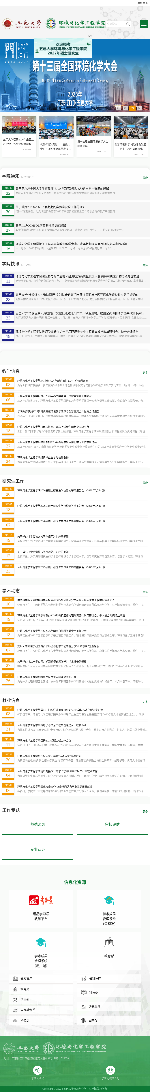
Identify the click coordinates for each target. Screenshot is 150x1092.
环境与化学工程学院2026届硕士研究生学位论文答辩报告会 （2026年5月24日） (61, 490)
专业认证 (37, 850)
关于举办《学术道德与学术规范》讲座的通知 (43, 552)
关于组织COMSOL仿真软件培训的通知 (41, 225)
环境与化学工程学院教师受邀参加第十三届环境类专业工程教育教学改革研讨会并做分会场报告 (77, 331)
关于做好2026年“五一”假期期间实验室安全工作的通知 (50, 207)
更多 (145, 177)
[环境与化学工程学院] (54, 27)
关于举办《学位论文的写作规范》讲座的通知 (43, 536)
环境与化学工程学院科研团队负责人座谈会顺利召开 (46, 677)
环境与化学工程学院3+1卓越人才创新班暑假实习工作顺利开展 (52, 380)
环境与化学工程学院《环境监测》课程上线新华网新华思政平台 (53, 426)
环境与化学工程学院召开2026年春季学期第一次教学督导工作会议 (54, 396)
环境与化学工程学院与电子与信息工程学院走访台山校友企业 (52, 725)
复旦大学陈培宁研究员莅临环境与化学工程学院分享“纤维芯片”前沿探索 (58, 646)
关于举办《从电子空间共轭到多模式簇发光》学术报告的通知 (52, 661)
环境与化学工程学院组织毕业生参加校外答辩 (43, 457)
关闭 (99, 45)
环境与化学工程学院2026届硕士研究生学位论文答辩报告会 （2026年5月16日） (61, 505)
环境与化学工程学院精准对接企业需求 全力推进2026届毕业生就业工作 (57, 771)
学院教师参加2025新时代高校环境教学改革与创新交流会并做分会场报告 (58, 411)
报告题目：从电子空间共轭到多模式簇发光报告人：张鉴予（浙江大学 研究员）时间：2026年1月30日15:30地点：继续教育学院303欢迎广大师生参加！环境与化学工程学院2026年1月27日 (82, 666)
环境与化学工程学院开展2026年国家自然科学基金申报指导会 (52, 631)
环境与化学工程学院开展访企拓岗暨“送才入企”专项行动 (49, 756)
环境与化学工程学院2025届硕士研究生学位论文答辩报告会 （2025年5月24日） (61, 567)
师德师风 (37, 824)
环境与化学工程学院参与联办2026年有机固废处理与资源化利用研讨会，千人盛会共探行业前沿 (71, 615)
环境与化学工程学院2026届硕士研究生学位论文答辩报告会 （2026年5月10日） (61, 521)
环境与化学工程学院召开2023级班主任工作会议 (44, 740)
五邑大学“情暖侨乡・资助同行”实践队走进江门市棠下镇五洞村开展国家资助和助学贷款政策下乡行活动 (81, 313)
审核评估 (112, 824)
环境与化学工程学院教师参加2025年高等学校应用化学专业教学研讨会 (57, 442)
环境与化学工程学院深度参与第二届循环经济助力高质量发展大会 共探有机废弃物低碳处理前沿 (77, 276)
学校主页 (143, 3)
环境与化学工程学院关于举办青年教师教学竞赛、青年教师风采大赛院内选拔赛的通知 (71, 244)
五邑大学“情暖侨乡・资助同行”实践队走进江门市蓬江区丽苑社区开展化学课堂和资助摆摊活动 (77, 294)
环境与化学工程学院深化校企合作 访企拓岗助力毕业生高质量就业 (54, 786)
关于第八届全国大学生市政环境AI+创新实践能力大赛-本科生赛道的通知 (62, 188)
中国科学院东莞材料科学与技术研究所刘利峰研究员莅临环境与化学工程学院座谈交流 (66, 600)
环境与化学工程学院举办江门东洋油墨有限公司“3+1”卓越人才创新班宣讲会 (60, 710)
